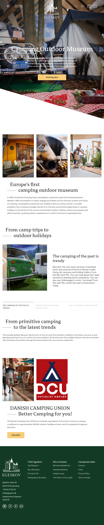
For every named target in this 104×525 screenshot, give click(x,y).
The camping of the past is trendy (16, 304)
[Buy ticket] (89, 6)
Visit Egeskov (52, 77)
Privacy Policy (84, 471)
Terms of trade (84, 475)
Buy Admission (34, 467)
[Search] (76, 6)
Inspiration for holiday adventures (47, 304)
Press (80, 467)
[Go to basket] (95, 6)
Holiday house (58, 471)
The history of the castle (62, 475)
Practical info (33, 471)
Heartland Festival (60, 467)
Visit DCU (16, 432)
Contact (81, 463)
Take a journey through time (83, 303)
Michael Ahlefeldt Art (61, 463)
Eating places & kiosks (37, 475)
